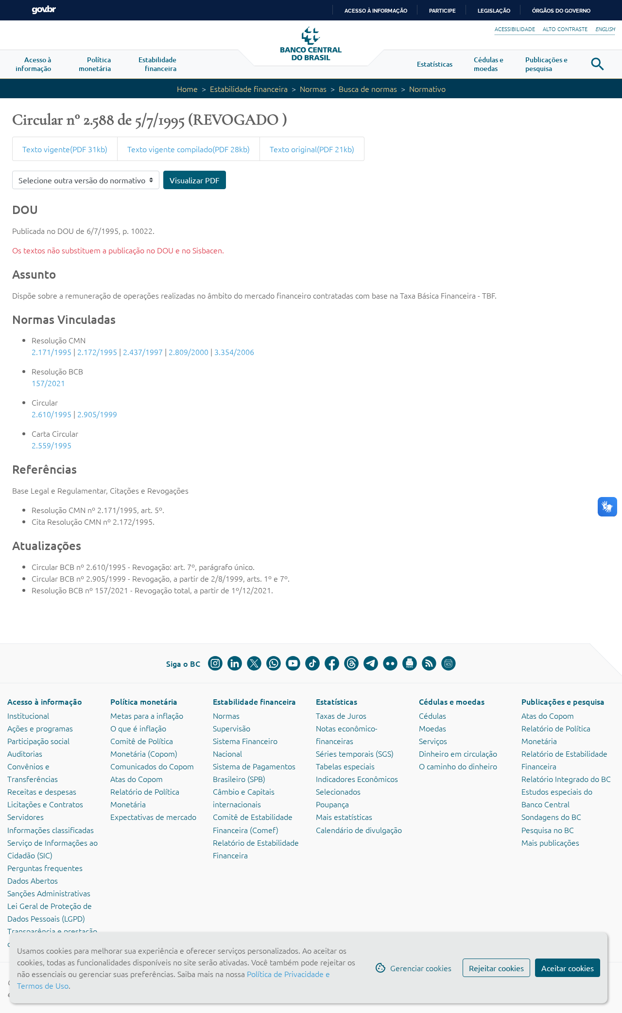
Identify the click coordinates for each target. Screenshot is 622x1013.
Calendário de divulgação (359, 829)
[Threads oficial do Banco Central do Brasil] (351, 663)
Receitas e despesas (41, 791)
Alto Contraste (565, 29)
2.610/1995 (51, 414)
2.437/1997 (143, 351)
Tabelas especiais (345, 766)
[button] (33, 64)
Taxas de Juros (341, 715)
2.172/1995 (97, 351)
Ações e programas (40, 728)
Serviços (433, 740)
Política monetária (143, 701)
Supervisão (231, 728)
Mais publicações (550, 842)
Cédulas (432, 715)
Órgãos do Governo (561, 10)
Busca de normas (368, 88)
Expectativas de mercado (153, 816)
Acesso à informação (44, 701)
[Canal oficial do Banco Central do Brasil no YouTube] (293, 663)
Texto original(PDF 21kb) (312, 148)
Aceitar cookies (567, 968)
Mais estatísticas (344, 816)
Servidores (25, 816)
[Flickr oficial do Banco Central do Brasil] (390, 663)
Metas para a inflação (146, 715)
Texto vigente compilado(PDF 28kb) (188, 148)
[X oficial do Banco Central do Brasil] (254, 663)
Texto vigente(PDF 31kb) (64, 148)
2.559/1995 (51, 445)
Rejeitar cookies (496, 968)
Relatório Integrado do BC (566, 778)
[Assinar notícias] (409, 663)
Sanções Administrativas (48, 893)
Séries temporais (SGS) (355, 753)
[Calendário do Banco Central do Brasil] (448, 663)
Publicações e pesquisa (563, 701)
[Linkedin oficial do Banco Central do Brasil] (234, 663)
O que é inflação (138, 728)
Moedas (432, 728)
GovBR (44, 10)
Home (187, 88)
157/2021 (48, 382)
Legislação (494, 10)
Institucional (28, 715)
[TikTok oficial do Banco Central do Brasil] (312, 663)
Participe (442, 10)
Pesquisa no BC (547, 829)
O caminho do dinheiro (458, 766)
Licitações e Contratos (45, 804)
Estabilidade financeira (249, 88)
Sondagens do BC (551, 816)
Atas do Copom (136, 778)
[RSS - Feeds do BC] (429, 663)
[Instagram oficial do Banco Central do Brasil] (215, 663)
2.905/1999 (97, 414)
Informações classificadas (50, 829)
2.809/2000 (188, 351)
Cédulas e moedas (451, 701)
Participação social (38, 740)
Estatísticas (336, 701)
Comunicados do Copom (152, 766)
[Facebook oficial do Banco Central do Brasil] (332, 663)
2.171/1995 (51, 351)
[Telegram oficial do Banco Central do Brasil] (370, 663)
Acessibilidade (515, 29)
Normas (313, 88)
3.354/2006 (234, 351)
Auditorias (24, 753)
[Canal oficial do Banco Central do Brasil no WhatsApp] (273, 663)
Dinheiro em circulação (458, 753)
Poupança (332, 804)
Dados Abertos (32, 880)
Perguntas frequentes (45, 867)
